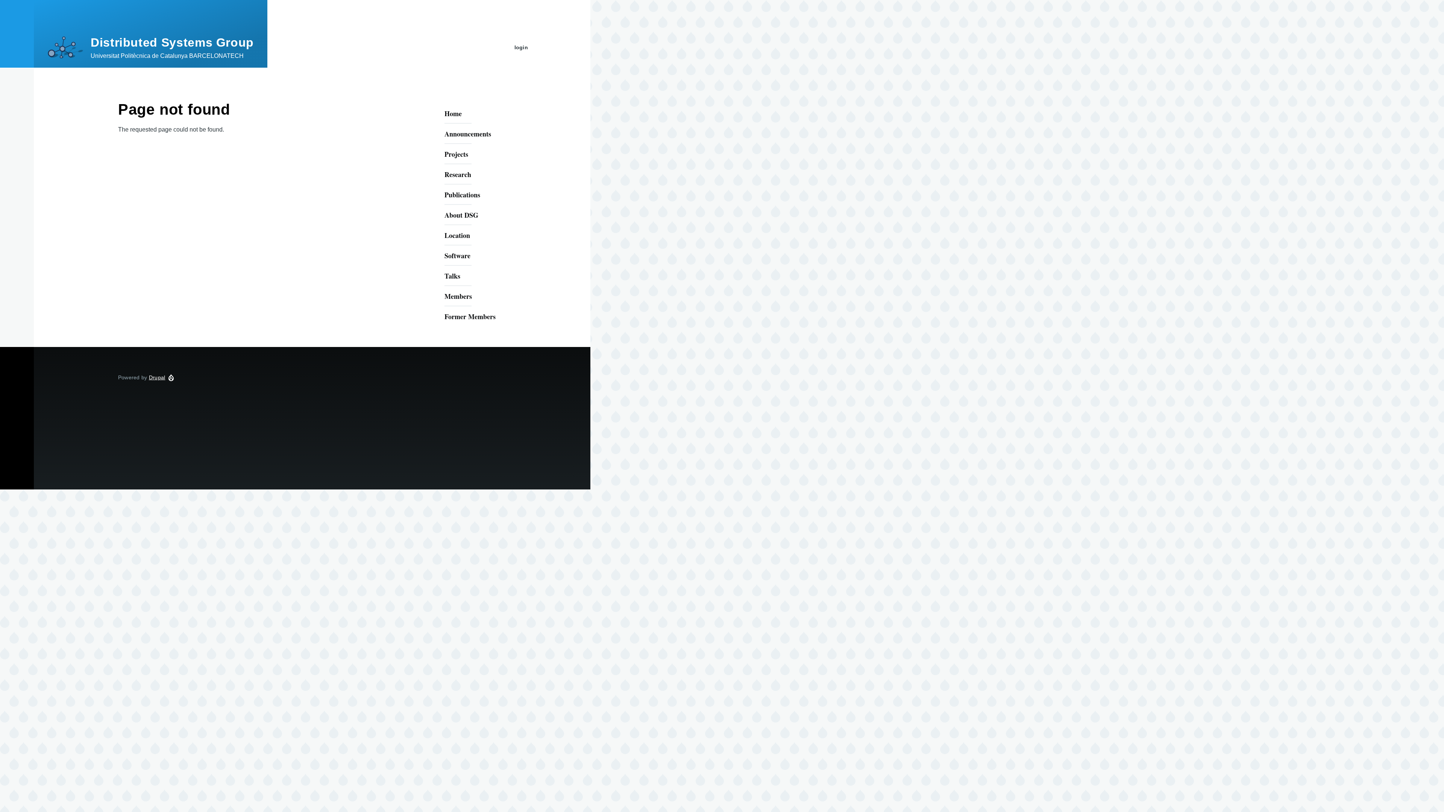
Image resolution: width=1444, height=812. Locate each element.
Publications (462, 195)
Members (458, 296)
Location (457, 235)
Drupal (157, 377)
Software (457, 256)
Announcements (467, 134)
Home (453, 113)
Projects (456, 154)
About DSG (461, 215)
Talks (452, 276)
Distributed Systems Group (172, 42)
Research (457, 174)
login (521, 47)
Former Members (470, 316)
